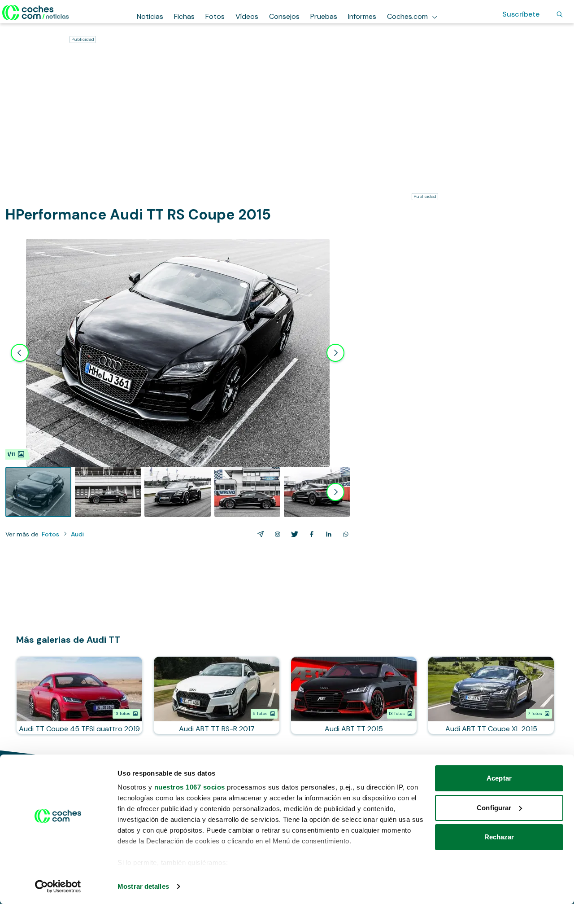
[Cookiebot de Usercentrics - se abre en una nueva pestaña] (58, 886)
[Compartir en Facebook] (310, 534)
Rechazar (499, 837)
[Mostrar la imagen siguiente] (335, 353)
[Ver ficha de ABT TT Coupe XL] (491, 695)
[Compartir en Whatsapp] (344, 534)
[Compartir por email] (259, 534)
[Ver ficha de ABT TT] (354, 695)
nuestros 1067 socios (189, 787)
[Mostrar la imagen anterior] (20, 353)
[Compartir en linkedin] (327, 534)
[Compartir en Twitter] (293, 534)
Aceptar (499, 778)
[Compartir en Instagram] (276, 534)
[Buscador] (560, 14)
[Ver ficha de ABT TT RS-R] (216, 695)
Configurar (494, 808)
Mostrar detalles (143, 886)
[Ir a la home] (35, 12)
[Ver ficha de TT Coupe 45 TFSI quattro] (79, 695)
